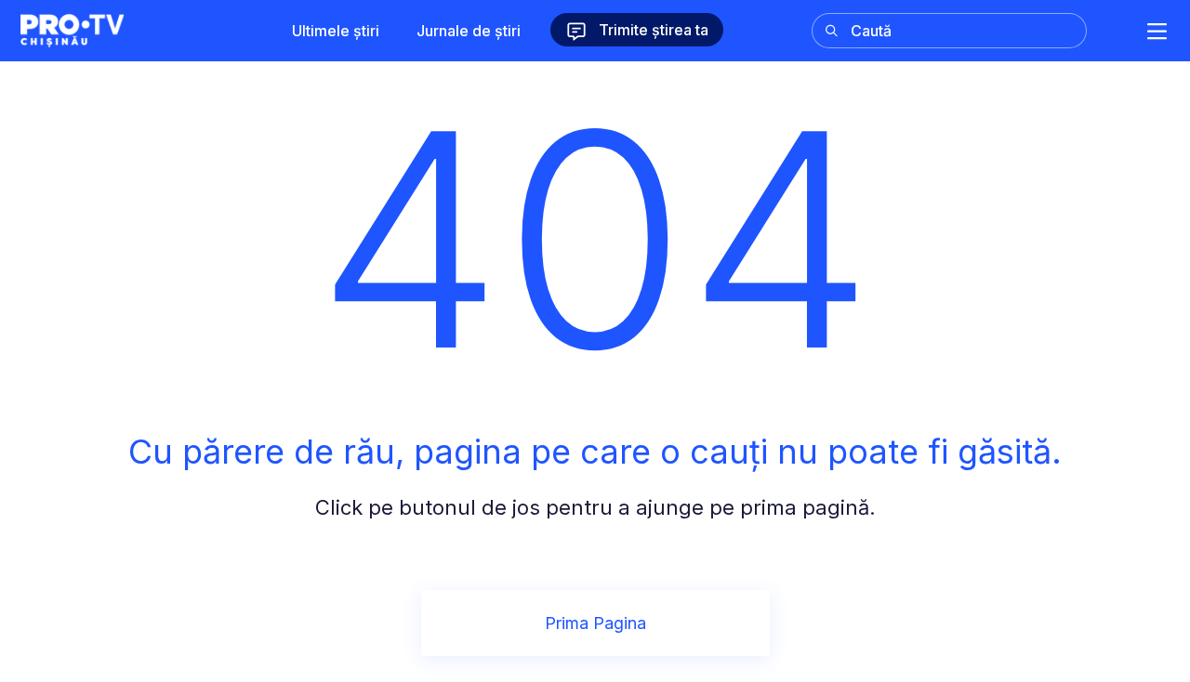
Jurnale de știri (468, 30)
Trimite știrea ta (651, 29)
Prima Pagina (595, 623)
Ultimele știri (335, 30)
